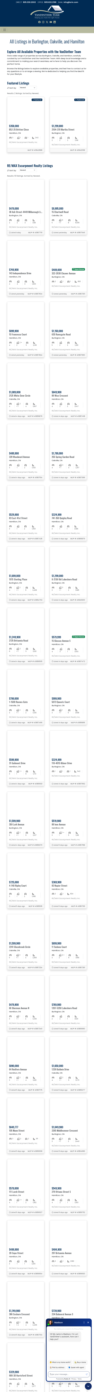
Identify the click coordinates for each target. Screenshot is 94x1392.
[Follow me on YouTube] (51, 22)
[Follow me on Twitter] (47, 22)
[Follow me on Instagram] (43, 22)
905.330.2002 (29, 2)
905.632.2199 (50, 2)
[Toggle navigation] (4, 30)
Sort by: (12, 88)
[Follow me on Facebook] (39, 22)
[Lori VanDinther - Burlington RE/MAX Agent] (47, 12)
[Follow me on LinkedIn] (54, 22)
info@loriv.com (71, 2)
